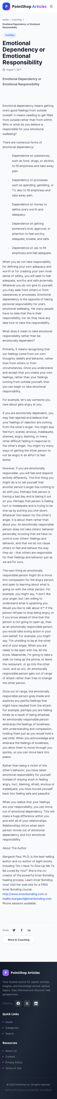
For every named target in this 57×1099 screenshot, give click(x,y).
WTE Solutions (19, 1090)
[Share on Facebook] (21, 930)
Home (9, 1022)
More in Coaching (18, 939)
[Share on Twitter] (14, 930)
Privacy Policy (13, 1062)
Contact (10, 1056)
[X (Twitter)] (27, 1003)
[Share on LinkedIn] (29, 930)
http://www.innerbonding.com (23, 894)
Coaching (9, 35)
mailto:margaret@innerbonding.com (27, 898)
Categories (12, 1027)
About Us (11, 1050)
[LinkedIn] (36, 1003)
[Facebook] (18, 1003)
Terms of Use (13, 1068)
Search (9, 1033)
